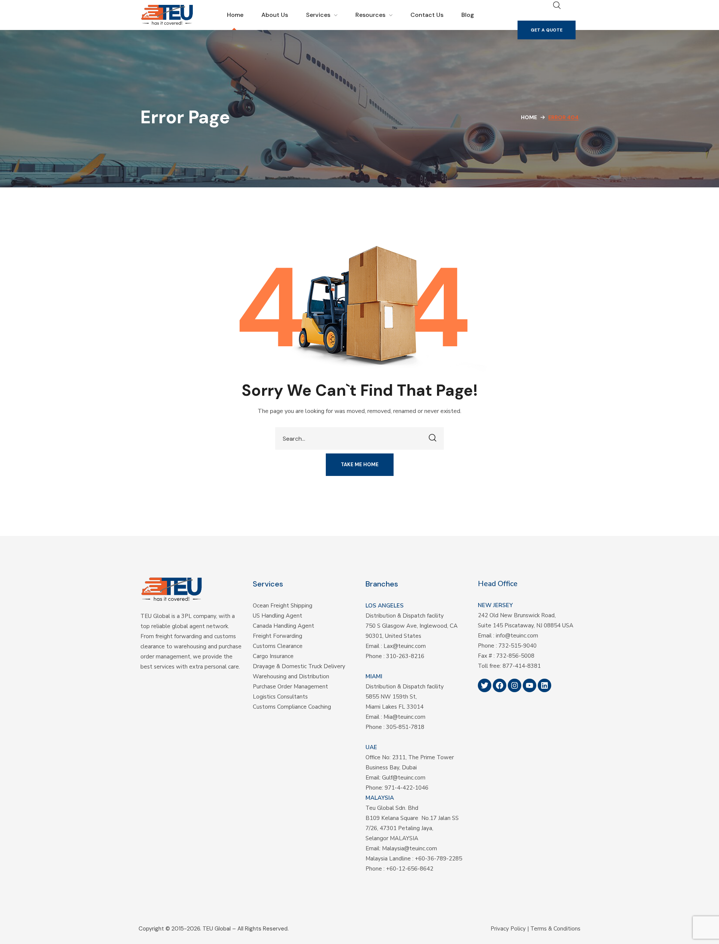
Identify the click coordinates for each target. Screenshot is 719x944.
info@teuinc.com (517, 635)
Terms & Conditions (555, 928)
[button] (547, 30)
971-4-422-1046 (406, 787)
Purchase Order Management (290, 686)
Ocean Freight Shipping (282, 605)
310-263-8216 (405, 656)
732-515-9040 (517, 645)
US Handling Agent (277, 615)
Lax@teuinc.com (404, 646)
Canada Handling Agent (283, 626)
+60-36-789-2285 (438, 858)
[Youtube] (529, 685)
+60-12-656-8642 (409, 868)
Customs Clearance (278, 646)
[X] (484, 685)
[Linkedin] (544, 685)
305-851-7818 (405, 727)
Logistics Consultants (280, 696)
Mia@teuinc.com (404, 717)
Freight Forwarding (277, 636)
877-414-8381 (522, 666)
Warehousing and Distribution (291, 676)
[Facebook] (499, 685)
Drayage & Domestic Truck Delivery (299, 666)
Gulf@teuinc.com (403, 777)
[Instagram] (514, 685)
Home (529, 117)
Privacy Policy (508, 928)
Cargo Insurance (273, 656)
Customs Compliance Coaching (292, 707)
